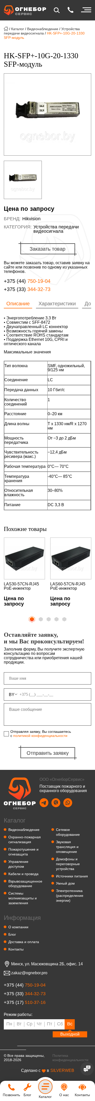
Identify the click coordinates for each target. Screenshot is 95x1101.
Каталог (17, 29)
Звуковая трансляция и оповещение (67, 847)
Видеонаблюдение (42, 29)
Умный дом (65, 883)
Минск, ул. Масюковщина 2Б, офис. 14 (47, 964)
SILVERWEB (62, 1071)
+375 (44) (27, 281)
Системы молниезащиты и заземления (22, 898)
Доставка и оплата (23, 942)
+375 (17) (25, 1002)
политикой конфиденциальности (40, 736)
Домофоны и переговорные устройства (68, 864)
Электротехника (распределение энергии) (69, 895)
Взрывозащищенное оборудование (25, 883)
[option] (47, 114)
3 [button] (49, 619)
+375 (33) (27, 289)
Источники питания (72, 876)
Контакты (16, 949)
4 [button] (57, 619)
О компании (18, 927)
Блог (12, 934)
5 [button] (64, 619)
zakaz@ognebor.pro (29, 973)
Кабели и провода (23, 874)
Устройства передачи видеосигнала (42, 31)
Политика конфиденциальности (70, 1057)
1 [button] (31, 618)
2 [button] (41, 619)
